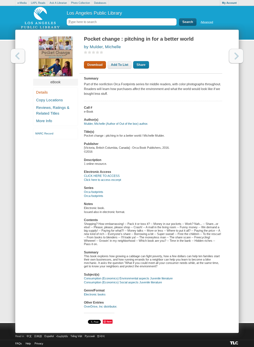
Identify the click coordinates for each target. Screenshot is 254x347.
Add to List (119, 64)
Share (141, 64)
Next (236, 56)
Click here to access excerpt (102, 179)
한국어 (101, 336)
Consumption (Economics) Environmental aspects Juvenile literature (128, 278)
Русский (90, 336)
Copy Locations (49, 100)
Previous (18, 56)
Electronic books (95, 294)
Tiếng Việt (76, 336)
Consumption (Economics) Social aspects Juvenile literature (123, 282)
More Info (44, 121)
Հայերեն (62, 336)
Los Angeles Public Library (94, 13)
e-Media (22, 2)
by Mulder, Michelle (102, 46)
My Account (229, 2)
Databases (100, 2)
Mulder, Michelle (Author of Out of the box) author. (116, 123)
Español (49, 336)
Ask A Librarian (58, 2)
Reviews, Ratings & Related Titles (52, 110)
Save (109, 321)
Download (95, 64)
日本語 (38, 336)
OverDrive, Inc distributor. (100, 306)
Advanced (207, 22)
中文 (29, 336)
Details (42, 92)
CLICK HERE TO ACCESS (102, 175)
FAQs (18, 343)
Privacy (39, 343)
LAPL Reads (38, 2)
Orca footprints (93, 192)
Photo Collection (80, 2)
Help (28, 343)
